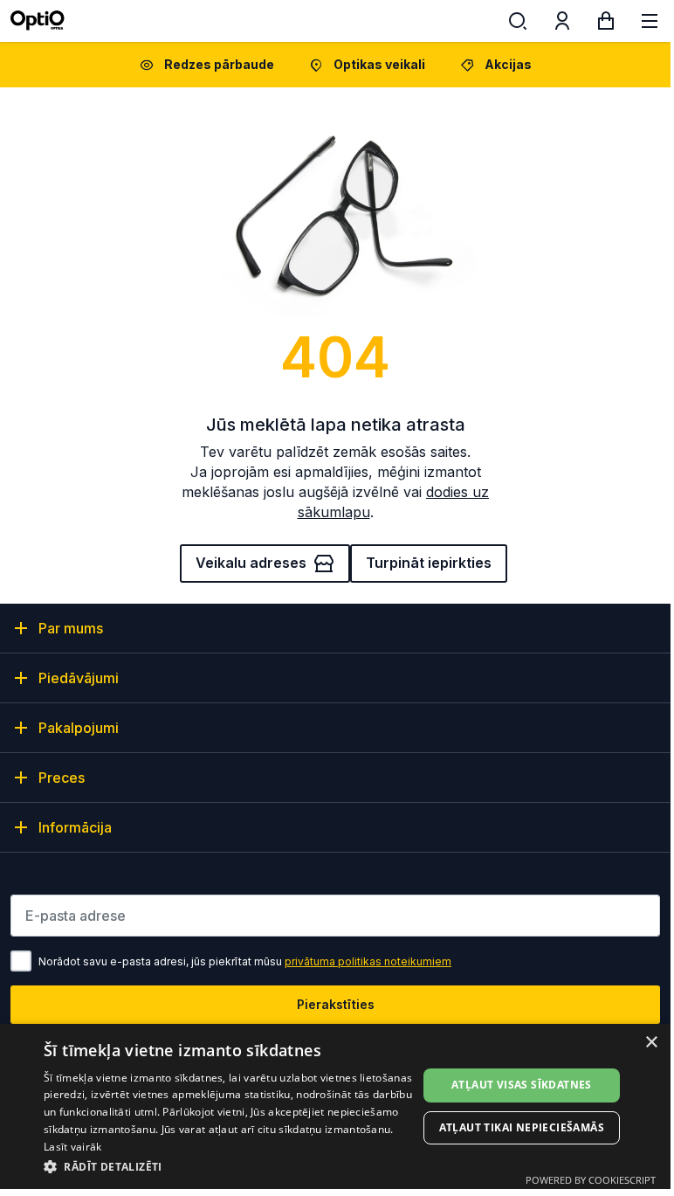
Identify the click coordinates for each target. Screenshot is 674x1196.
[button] (230, 1166)
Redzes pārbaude (219, 64)
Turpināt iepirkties (429, 562)
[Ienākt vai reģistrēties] (562, 24)
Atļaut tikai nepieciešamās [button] (521, 1127)
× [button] (650, 1042)
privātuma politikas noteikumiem (368, 961)
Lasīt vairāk (73, 1146)
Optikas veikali (379, 64)
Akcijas (508, 64)
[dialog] (335, 1106)
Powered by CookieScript (591, 1179)
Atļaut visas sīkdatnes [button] (521, 1084)
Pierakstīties (336, 1004)
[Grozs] (605, 24)
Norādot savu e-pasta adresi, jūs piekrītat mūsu (244, 961)
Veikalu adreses (251, 562)
